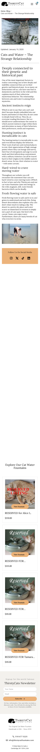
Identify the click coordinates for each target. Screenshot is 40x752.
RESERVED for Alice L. (18, 513)
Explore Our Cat (20, 466)
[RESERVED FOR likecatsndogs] (20, 542)
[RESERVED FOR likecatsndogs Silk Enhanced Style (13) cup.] (20, 590)
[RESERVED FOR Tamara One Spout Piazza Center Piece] (20, 638)
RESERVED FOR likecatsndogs (14, 562)
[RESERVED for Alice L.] (20, 494)
